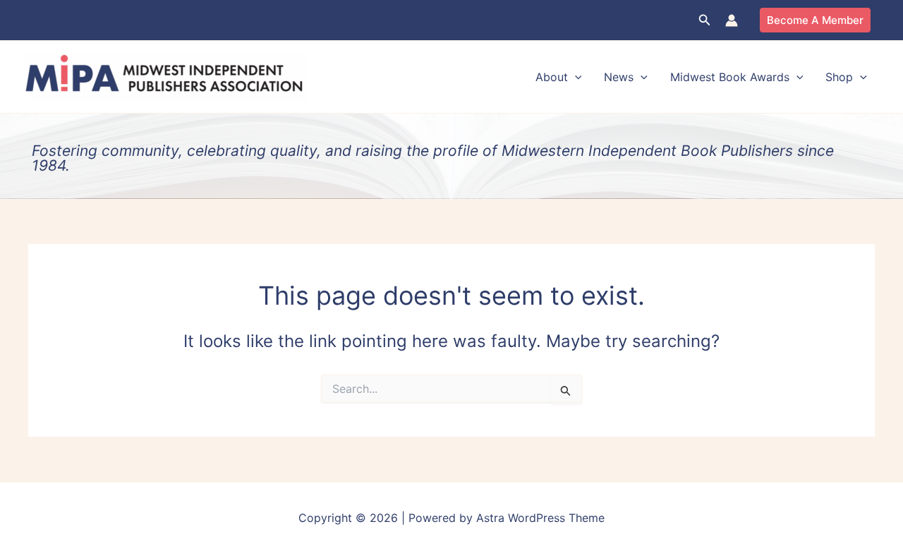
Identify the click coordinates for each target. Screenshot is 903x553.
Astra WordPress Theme (540, 518)
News (619, 77)
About (551, 77)
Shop (839, 77)
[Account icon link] (731, 20)
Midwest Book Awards (729, 77)
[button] (704, 20)
